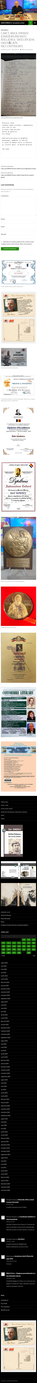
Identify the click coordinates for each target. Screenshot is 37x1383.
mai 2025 (3, 1011)
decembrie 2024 (5, 1028)
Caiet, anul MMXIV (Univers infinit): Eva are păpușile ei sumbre (18, 167)
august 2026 (4, 963)
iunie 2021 (4, 1164)
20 (14, 949)
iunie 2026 (4, 969)
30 (28, 952)
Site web (3, 234)
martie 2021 (4, 1174)
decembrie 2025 (5, 989)
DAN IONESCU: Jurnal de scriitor (13, 23)
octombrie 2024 (5, 1034)
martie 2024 (4, 1057)
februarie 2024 (5, 1060)
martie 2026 (4, 979)
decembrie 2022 (5, 1106)
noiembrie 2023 (5, 1070)
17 (33, 946)
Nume (3, 219)
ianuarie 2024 (5, 1063)
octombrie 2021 (5, 1151)
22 (24, 949)
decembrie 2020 (5, 1184)
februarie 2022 (5, 1138)
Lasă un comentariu (27, 49)
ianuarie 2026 (5, 985)
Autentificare (4, 1300)
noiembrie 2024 (5, 1031)
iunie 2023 (4, 1086)
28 (19, 952)
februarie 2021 (5, 1177)
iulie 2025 (3, 1005)
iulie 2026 (3, 966)
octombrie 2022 (5, 1112)
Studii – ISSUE (4, 805)
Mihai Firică (10, 1273)
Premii (3, 818)
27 (14, 952)
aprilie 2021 (4, 1171)
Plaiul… (3, 922)
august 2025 (4, 1002)
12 (8, 946)
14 (19, 946)
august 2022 (4, 1119)
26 (8, 952)
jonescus (16, 49)
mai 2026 (3, 972)
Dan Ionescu (4, 30)
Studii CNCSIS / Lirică (6, 808)
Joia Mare (21, 1239)
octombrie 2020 (5, 1190)
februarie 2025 (5, 1021)
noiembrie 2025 (5, 992)
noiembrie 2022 (5, 1109)
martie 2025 (4, 1018)
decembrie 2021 (5, 1145)
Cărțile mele (4, 802)
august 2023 (4, 1080)
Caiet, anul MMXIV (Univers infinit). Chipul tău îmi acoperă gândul (17, 175)
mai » (34, 955)
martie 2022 (4, 1135)
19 (8, 949)
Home (2, 815)
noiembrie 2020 (5, 1187)
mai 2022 (3, 1128)
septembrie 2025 (5, 998)
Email (3, 226)
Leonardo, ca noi (5, 912)
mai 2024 (3, 1050)
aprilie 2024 (4, 1054)
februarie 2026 (5, 982)
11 (3, 946)
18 (3, 949)
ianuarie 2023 (5, 1102)
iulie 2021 (3, 1161)
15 (24, 946)
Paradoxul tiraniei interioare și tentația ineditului (14, 925)
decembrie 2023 (5, 1067)
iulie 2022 (3, 1122)
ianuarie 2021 (5, 1180)
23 (28, 949)
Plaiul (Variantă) (5, 918)
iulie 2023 (3, 1083)
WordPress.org (5, 1310)
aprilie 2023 (4, 1093)
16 (28, 946)
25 (3, 952)
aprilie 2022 (4, 1132)
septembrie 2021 (5, 1154)
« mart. (3, 955)
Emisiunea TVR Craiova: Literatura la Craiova (14, 812)
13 (14, 946)
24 (33, 949)
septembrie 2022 (5, 1115)
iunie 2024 (4, 1047)
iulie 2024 (3, 1044)
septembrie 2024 (5, 1037)
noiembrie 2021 (5, 1148)
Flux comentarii (5, 1306)
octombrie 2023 (5, 1073)
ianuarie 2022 (5, 1141)
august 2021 (4, 1158)
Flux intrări (4, 1303)
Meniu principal (35, 23)
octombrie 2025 (5, 995)
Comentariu (5, 196)
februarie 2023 (5, 1099)
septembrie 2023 (5, 1076)
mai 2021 (3, 1167)
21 (19, 949)
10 (33, 943)
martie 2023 (4, 1096)
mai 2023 (3, 1089)
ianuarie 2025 (5, 1024)
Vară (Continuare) (6, 915)
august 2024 (4, 1041)
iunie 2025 (4, 1008)
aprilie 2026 (4, 976)
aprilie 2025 (4, 1015)
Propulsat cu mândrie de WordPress (9, 1380)
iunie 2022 (4, 1125)
